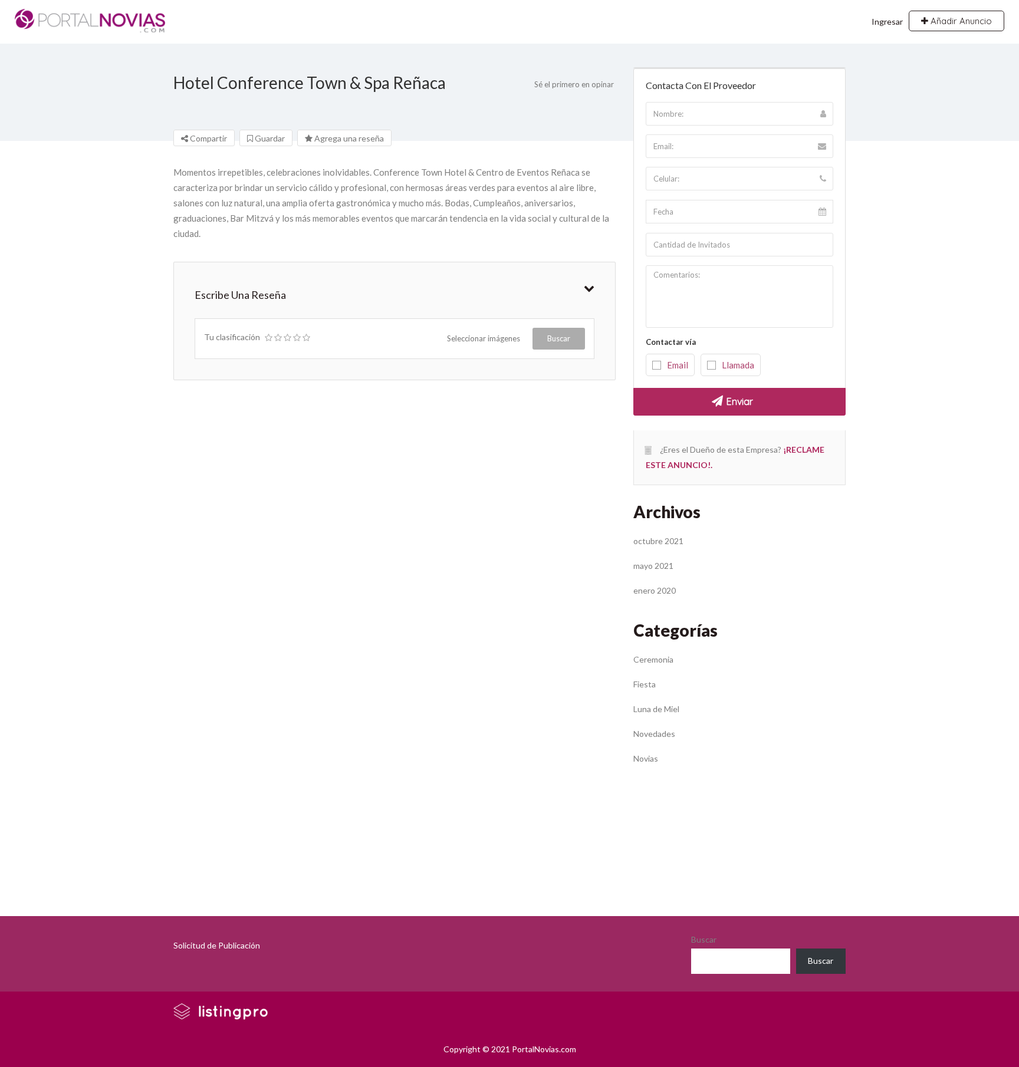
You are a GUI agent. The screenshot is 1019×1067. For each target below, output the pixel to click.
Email (677, 365)
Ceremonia (653, 659)
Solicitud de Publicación (216, 945)
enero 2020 (654, 590)
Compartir (207, 138)
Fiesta (644, 684)
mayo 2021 (653, 566)
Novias (645, 758)
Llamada (738, 365)
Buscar (558, 338)
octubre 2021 (658, 541)
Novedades (654, 734)
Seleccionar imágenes (483, 338)
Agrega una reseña (348, 138)
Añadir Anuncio (960, 21)
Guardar (269, 138)
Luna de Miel (656, 709)
